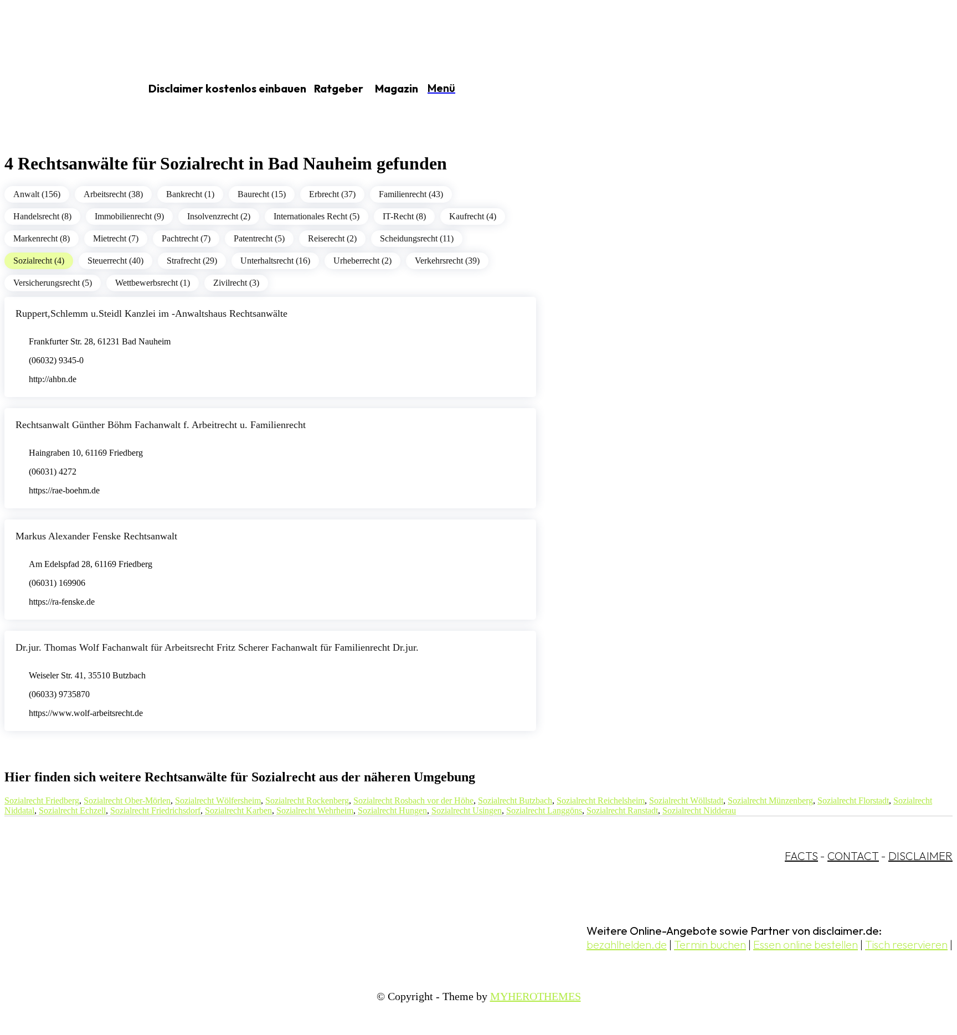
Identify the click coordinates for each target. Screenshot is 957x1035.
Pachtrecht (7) (186, 238)
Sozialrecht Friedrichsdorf (155, 810)
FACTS (801, 856)
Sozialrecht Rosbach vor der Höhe (413, 800)
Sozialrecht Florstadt (853, 800)
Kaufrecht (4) (472, 216)
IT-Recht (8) (404, 216)
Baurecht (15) (262, 194)
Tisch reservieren (906, 944)
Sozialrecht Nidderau (699, 810)
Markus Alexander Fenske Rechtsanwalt (96, 536)
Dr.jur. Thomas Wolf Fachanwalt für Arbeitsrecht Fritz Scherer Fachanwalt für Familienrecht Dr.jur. (217, 647)
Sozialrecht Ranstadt (622, 810)
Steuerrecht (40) (115, 260)
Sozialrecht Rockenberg (307, 800)
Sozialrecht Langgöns (544, 810)
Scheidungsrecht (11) (417, 238)
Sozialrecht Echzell (72, 810)
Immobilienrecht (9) (129, 216)
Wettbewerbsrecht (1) (152, 282)
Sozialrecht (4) (38, 260)
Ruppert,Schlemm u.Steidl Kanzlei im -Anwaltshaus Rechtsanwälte (151, 313)
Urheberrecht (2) (362, 260)
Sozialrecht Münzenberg (770, 800)
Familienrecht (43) (411, 194)
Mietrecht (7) (115, 238)
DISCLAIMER (920, 856)
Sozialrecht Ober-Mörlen (127, 800)
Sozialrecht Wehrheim (314, 810)
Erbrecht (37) (332, 194)
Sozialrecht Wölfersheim (218, 800)
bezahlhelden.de (626, 944)
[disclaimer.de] (59, 89)
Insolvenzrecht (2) (218, 216)
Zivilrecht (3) (236, 282)
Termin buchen (710, 944)
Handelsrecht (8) (42, 216)
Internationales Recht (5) (316, 216)
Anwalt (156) (36, 194)
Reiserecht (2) (332, 238)
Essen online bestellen (805, 944)
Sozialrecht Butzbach (515, 800)
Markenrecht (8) (41, 238)
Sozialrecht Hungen (392, 810)
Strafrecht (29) (192, 260)
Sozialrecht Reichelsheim (601, 800)
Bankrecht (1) (190, 194)
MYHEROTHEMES (535, 996)
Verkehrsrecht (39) (447, 260)
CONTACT (853, 856)
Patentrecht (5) (259, 238)
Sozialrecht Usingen (466, 810)
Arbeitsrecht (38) (113, 194)
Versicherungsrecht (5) (52, 282)
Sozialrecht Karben (238, 810)
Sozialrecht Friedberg (41, 800)
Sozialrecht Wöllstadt (686, 800)
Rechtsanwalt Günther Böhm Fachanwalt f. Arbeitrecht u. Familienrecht (161, 424)
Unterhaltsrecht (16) (275, 260)
